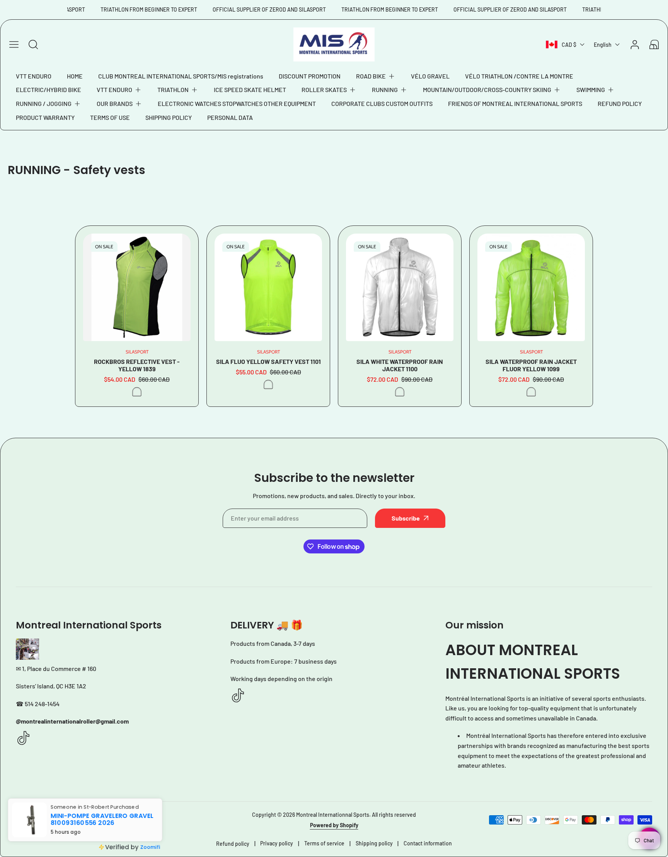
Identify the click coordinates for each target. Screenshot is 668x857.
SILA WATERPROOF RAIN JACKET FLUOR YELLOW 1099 (531, 365)
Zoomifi (150, 847)
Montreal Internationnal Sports (332, 814)
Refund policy (232, 843)
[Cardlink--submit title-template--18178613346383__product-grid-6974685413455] (137, 287)
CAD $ (569, 44)
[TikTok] (23, 738)
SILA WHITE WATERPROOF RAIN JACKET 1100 (399, 365)
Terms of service (324, 843)
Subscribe (406, 518)
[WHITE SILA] (400, 392)
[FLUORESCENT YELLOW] (137, 392)
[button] (375, 76)
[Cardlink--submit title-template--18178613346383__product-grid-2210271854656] (531, 287)
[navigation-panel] (14, 44)
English (603, 44)
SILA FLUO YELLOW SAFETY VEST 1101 (268, 361)
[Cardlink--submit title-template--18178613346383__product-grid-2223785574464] (268, 287)
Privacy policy (276, 843)
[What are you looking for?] (33, 44)
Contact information (428, 843)
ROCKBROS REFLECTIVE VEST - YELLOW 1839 (137, 365)
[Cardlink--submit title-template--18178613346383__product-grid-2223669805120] (399, 287)
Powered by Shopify (334, 825)
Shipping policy (374, 843)
